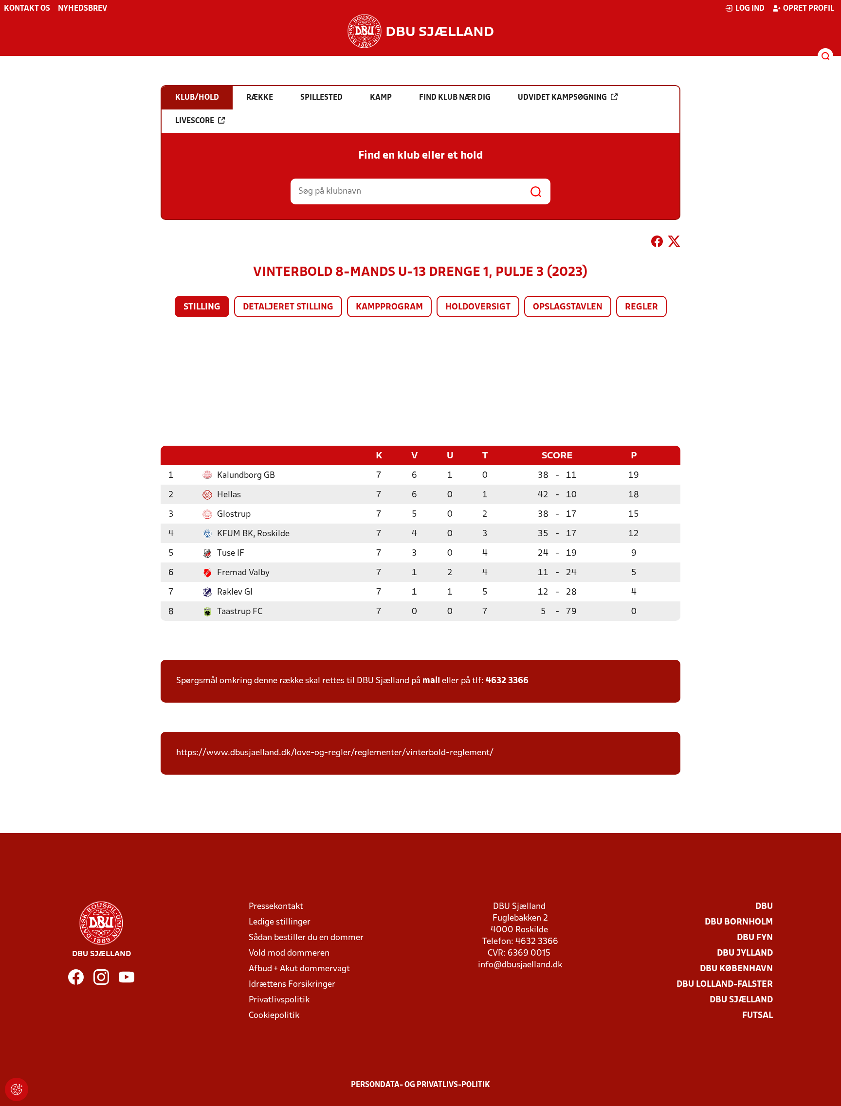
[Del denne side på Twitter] (674, 243)
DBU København (736, 969)
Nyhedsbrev (82, 8)
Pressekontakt (276, 907)
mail (431, 681)
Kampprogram (389, 307)
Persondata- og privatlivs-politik (420, 1085)
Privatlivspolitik (279, 1000)
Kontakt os (27, 8)
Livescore (194, 121)
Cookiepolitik (274, 1016)
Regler (641, 307)
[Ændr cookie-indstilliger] (16, 1089)
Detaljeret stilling (288, 307)
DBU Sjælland (741, 1000)
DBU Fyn (755, 938)
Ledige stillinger (280, 922)
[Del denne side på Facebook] (657, 243)
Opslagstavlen (568, 307)
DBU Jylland (745, 953)
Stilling (201, 307)
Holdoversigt (478, 307)
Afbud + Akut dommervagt (299, 969)
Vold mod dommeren (289, 953)
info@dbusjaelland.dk (520, 965)
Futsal (757, 1016)
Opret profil (808, 8)
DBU (764, 907)
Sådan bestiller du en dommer (306, 938)
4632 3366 (507, 681)
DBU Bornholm (739, 922)
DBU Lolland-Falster (724, 984)
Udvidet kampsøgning (562, 97)
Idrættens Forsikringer (292, 984)
